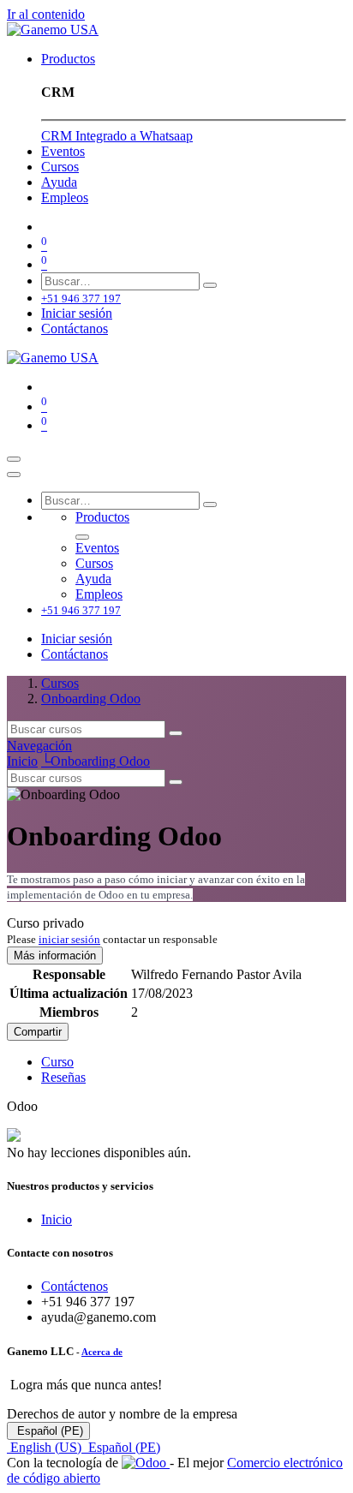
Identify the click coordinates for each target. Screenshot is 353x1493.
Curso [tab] (57, 1061)
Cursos (60, 683)
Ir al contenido (46, 14)
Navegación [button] (39, 745)
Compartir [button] (38, 1031)
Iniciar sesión (76, 313)
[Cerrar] (14, 474)
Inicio (22, 761)
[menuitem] (68, 58)
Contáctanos (74, 328)
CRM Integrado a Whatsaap (117, 135)
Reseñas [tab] (63, 1077)
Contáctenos (74, 1286)
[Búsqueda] (210, 285)
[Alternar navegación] (14, 459)
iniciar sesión (69, 939)
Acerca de (102, 1352)
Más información (55, 955)
